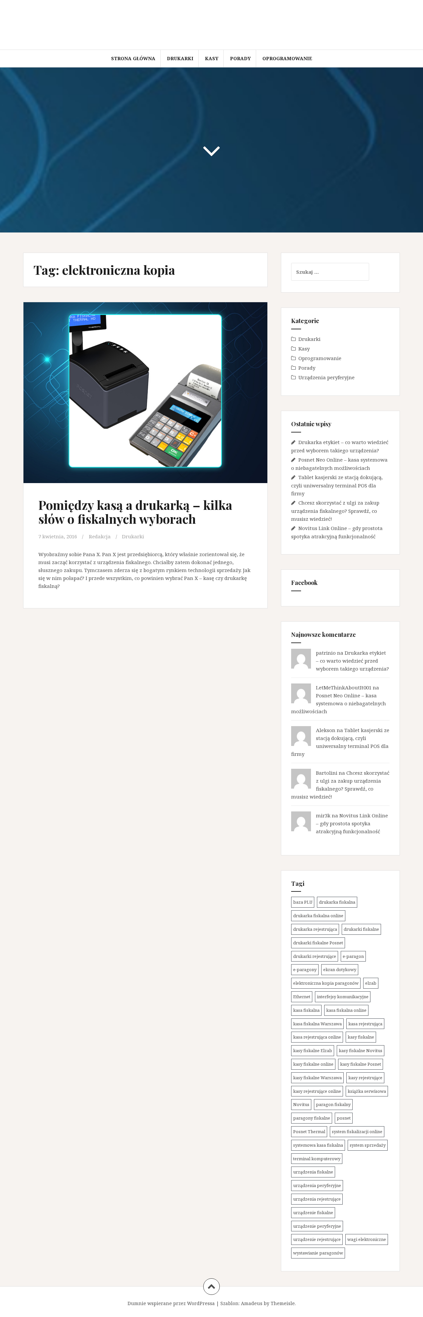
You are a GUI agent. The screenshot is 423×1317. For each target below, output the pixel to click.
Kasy (211, 58)
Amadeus (251, 1303)
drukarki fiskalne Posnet (318, 943)
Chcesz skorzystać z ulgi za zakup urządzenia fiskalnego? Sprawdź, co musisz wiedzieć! (335, 510)
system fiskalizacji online (357, 1131)
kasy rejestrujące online (317, 1091)
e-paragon (353, 956)
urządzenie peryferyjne (317, 1226)
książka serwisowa (367, 1091)
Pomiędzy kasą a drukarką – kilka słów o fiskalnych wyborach (135, 511)
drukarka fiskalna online (318, 916)
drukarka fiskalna (337, 902)
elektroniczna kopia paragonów (326, 983)
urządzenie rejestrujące (317, 1239)
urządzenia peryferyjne (317, 1185)
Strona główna (133, 58)
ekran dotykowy (339, 969)
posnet (344, 1118)
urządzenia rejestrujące (317, 1199)
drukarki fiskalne (361, 929)
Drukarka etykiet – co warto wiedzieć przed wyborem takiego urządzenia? (352, 660)
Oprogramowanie (287, 58)
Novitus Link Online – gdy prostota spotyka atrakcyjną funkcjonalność (352, 823)
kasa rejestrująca (365, 1024)
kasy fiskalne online (313, 1064)
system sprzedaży (368, 1145)
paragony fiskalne (311, 1118)
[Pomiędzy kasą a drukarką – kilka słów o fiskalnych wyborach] (144, 393)
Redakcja (100, 536)
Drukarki (180, 58)
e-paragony (305, 969)
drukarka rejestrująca (315, 929)
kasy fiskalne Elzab (312, 1050)
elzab (370, 983)
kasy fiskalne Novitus (360, 1050)
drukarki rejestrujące (314, 956)
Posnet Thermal (309, 1131)
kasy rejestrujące (365, 1078)
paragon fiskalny (333, 1104)
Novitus (301, 1104)
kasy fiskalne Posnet (360, 1064)
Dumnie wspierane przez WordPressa (171, 1303)
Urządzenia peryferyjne (326, 377)
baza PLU (302, 902)
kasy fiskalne (361, 1037)
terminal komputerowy (316, 1159)
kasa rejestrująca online (317, 1037)
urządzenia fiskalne (313, 1172)
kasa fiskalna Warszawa (317, 1024)
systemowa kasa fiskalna (318, 1145)
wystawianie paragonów (318, 1253)
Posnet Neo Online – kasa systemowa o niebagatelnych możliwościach (338, 703)
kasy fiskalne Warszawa (317, 1078)
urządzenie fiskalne (313, 1212)
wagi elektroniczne (366, 1239)
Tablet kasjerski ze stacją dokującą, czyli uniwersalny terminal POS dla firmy (337, 485)
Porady (240, 58)
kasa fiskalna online (346, 1010)
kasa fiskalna (306, 1010)
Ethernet (301, 997)
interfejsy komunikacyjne (342, 997)
